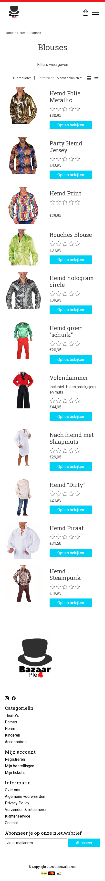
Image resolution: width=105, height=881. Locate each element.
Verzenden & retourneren (26, 809)
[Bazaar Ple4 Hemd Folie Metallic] (23, 105)
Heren (21, 33)
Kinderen (12, 735)
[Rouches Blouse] (23, 247)
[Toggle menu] (95, 13)
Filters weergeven (52, 64)
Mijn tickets (15, 772)
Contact (11, 822)
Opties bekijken (70, 125)
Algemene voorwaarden (25, 796)
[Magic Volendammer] (23, 390)
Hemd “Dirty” (67, 484)
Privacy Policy (17, 803)
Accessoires (16, 741)
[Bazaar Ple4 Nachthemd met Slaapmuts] (23, 447)
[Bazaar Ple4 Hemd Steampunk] (23, 583)
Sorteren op (46, 78)
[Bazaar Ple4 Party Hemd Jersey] (23, 155)
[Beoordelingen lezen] (65, 109)
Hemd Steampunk (65, 574)
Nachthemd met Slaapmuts (72, 438)
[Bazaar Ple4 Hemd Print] (23, 205)
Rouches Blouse (71, 234)
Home (9, 33)
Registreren (15, 759)
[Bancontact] (59, 873)
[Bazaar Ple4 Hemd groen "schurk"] (23, 340)
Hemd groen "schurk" (66, 331)
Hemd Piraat (67, 528)
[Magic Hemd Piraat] (23, 540)
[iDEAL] (44, 873)
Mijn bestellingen (19, 766)
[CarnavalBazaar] (14, 12)
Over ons (12, 790)
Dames (11, 722)
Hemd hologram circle (72, 281)
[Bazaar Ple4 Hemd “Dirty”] (23, 497)
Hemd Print (65, 193)
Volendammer (69, 377)
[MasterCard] (51, 873)
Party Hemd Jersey (66, 147)
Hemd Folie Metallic (65, 97)
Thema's (12, 715)
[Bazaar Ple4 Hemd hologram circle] (23, 290)
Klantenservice (17, 816)
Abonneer (84, 842)
